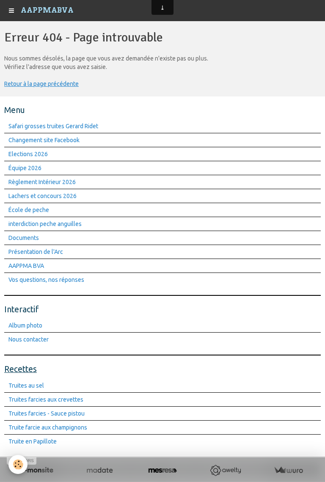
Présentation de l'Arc (35, 251)
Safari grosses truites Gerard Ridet (53, 126)
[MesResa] (163, 470)
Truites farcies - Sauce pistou (46, 413)
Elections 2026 (28, 154)
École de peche (28, 210)
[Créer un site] (36, 470)
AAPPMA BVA (26, 265)
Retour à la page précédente (41, 83)
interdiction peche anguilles (45, 223)
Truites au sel (26, 385)
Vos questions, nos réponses (46, 279)
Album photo (25, 325)
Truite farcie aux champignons (47, 427)
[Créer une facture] (288, 470)
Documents (23, 237)
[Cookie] (18, 464)
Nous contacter (28, 339)
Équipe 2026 (24, 168)
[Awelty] (225, 470)
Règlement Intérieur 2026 (42, 182)
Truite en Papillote (32, 441)
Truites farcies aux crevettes (45, 399)
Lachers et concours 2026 (42, 196)
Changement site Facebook (44, 140)
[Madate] (100, 470)
